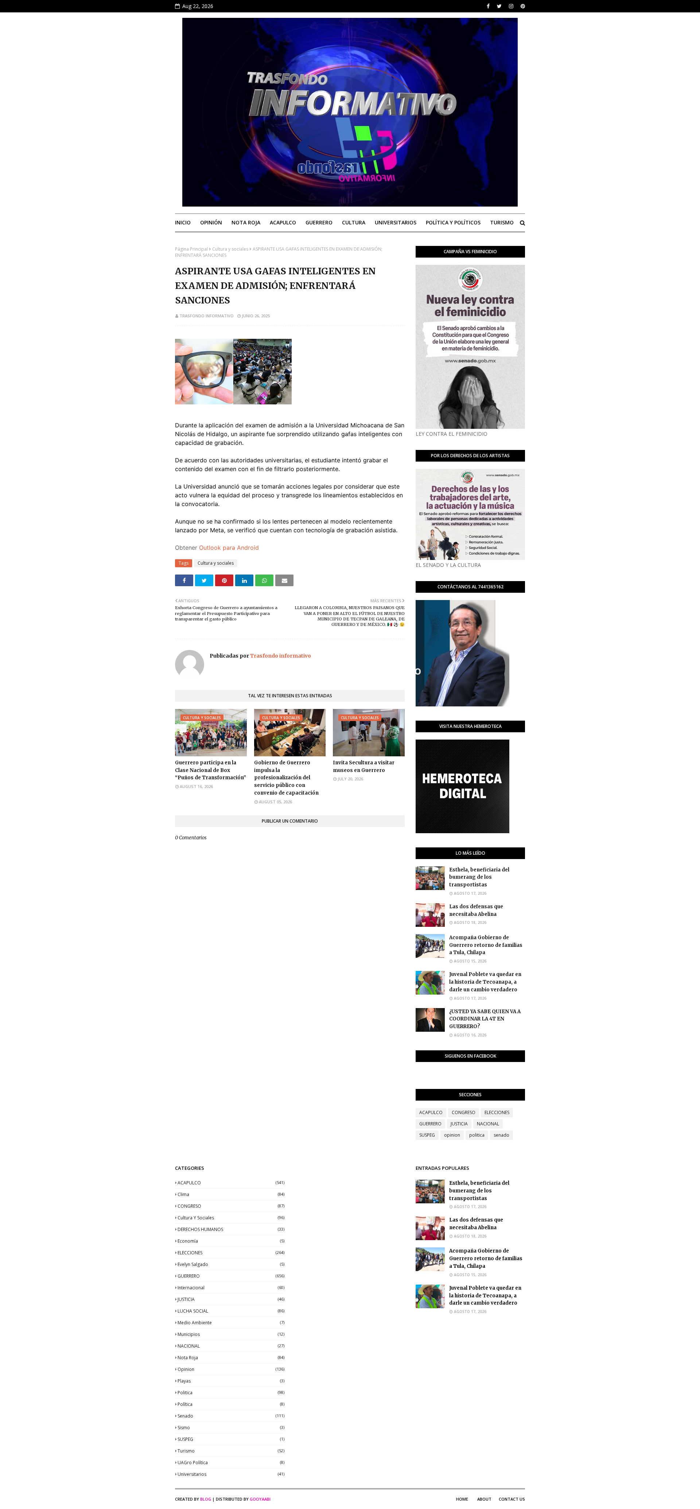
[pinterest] (522, 6)
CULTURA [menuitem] (353, 222)
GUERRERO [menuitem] (319, 222)
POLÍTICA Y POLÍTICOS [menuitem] (453, 222)
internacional (231, 1288)
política (231, 1404)
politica (477, 1135)
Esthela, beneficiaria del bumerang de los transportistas (479, 877)
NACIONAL (488, 1124)
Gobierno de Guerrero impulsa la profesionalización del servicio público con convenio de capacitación (286, 778)
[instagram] (511, 6)
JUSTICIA (459, 1124)
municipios (231, 1334)
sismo (231, 1427)
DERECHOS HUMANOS (231, 1229)
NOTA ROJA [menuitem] (246, 222)
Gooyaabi (260, 1499)
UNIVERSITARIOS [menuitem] (395, 222)
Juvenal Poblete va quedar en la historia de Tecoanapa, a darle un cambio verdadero (485, 982)
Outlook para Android (229, 547)
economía (231, 1241)
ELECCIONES (497, 1112)
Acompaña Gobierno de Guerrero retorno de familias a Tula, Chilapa (485, 945)
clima (231, 1194)
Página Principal (191, 249)
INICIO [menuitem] (183, 222)
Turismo (231, 1451)
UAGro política (231, 1462)
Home (462, 1499)
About (484, 1499)
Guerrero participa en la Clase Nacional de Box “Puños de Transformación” (210, 770)
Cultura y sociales (230, 249)
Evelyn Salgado (231, 1264)
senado (501, 1135)
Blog (205, 1499)
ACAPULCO (431, 1112)
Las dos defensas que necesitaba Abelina (476, 910)
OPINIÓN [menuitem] (211, 222)
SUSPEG (427, 1135)
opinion (452, 1135)
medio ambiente (231, 1323)
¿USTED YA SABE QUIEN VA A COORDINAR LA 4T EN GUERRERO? (485, 1019)
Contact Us (512, 1499)
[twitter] (499, 6)
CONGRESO (463, 1112)
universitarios (231, 1474)
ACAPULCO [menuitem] (283, 222)
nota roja (231, 1358)
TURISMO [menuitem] (502, 222)
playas (231, 1381)
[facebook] (488, 6)
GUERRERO (430, 1124)
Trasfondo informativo (206, 315)
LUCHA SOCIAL (231, 1311)
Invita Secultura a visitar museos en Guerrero (363, 766)
